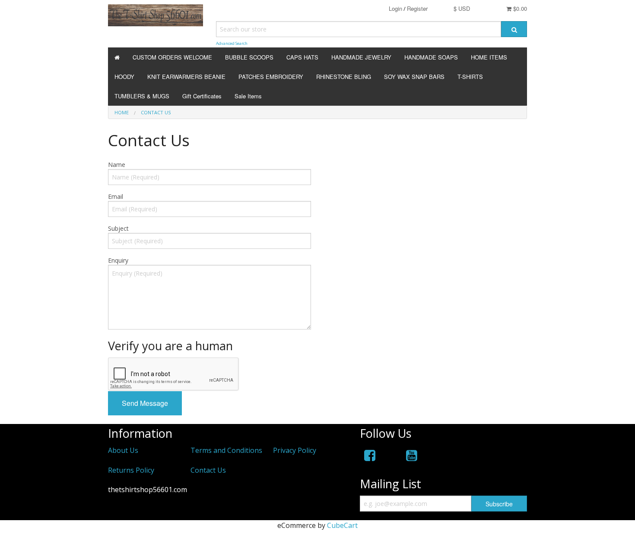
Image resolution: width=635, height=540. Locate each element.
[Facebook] (369, 455)
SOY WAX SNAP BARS (414, 76)
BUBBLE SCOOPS (249, 57)
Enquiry (118, 260)
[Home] (117, 57)
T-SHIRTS (470, 76)
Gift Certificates (202, 96)
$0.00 (519, 8)
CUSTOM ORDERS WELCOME (172, 57)
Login (395, 8)
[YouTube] (411, 455)
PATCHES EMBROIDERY (270, 76)
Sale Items (248, 96)
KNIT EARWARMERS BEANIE (186, 76)
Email (115, 196)
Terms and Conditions (226, 450)
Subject (118, 228)
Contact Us (156, 112)
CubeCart (342, 525)
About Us (123, 450)
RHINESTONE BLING (343, 76)
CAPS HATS (302, 57)
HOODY (124, 76)
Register (417, 8)
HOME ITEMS (489, 57)
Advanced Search (232, 43)
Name (116, 164)
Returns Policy (131, 470)
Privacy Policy (294, 450)
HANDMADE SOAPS (431, 57)
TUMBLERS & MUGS (141, 96)
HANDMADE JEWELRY (361, 57)
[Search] (514, 29)
